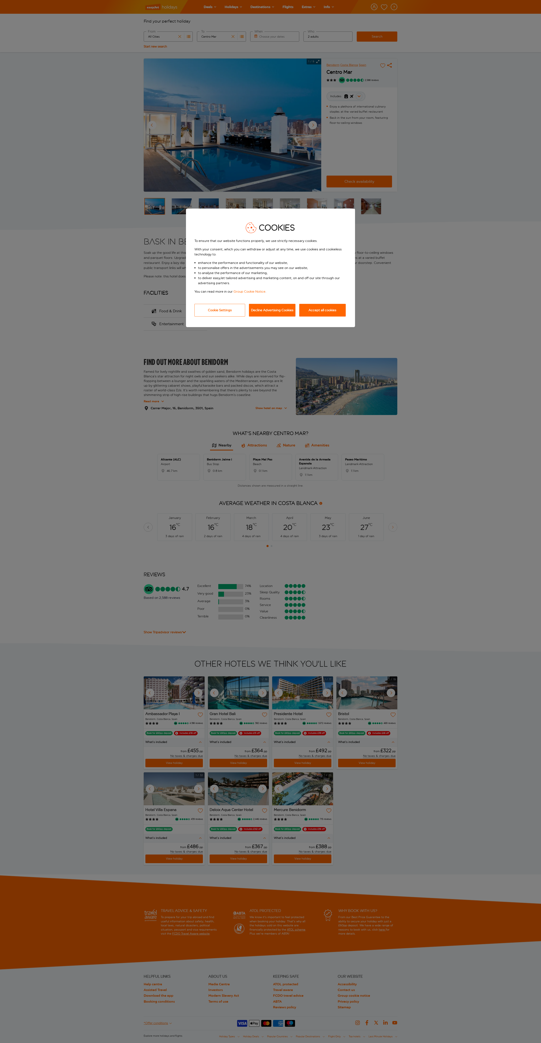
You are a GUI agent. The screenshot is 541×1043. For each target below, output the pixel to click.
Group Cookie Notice (249, 291)
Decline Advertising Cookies (272, 310)
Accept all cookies (322, 310)
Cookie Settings (220, 310)
